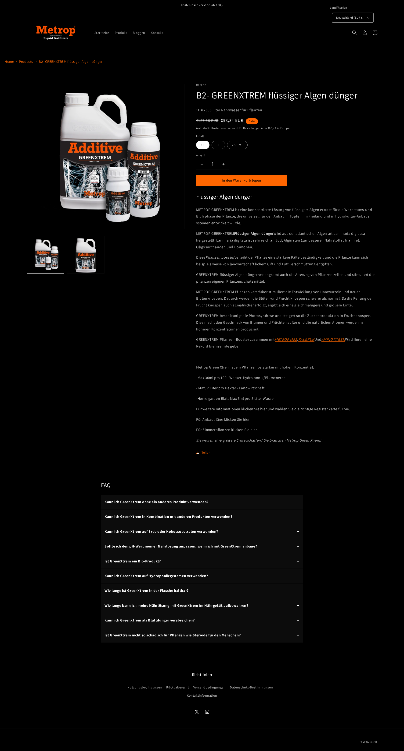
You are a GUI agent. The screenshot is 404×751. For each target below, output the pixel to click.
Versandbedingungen (209, 687)
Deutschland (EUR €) (350, 18)
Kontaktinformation (202, 695)
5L (218, 145)
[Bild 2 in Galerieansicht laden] (85, 255)
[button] (354, 33)
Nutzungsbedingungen (144, 687)
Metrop (373, 741)
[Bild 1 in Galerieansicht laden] (45, 255)
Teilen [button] (206, 452)
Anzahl (200, 155)
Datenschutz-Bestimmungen (251, 687)
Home (9, 61)
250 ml (237, 145)
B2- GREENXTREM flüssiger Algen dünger (70, 61)
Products (26, 61)
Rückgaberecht (177, 687)
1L (203, 145)
